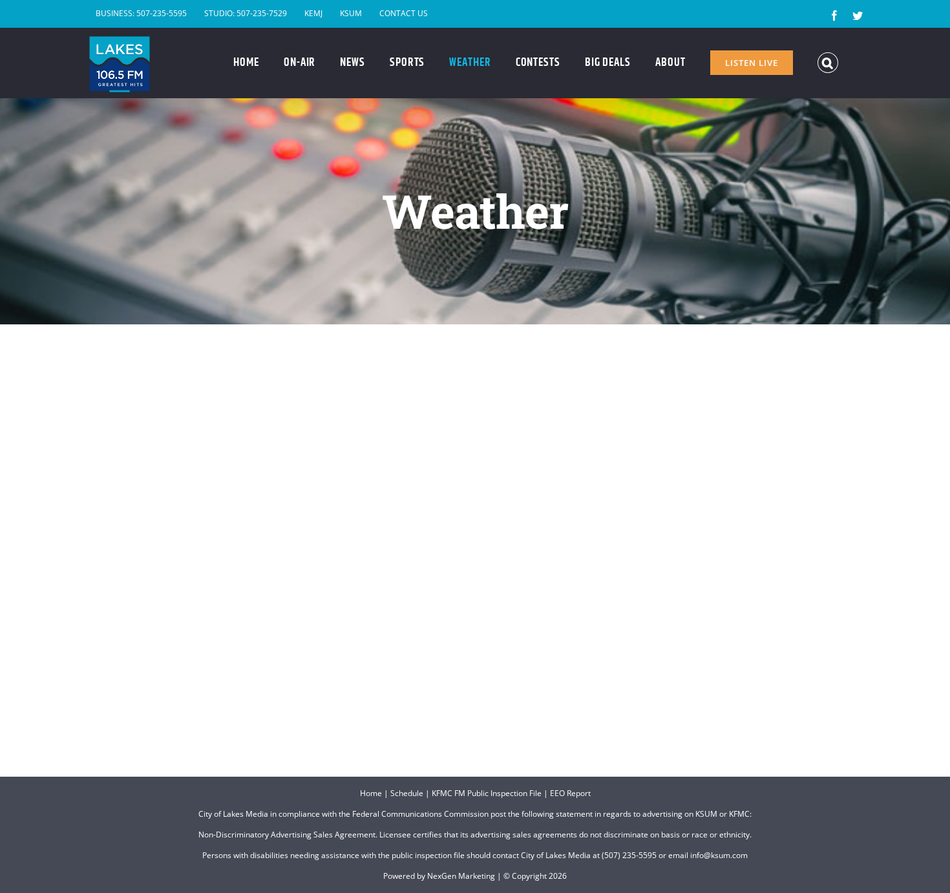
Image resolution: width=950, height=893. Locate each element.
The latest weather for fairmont (506, 705)
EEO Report (570, 793)
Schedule (406, 793)
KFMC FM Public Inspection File (487, 793)
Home (371, 793)
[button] (828, 63)
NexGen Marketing (461, 875)
